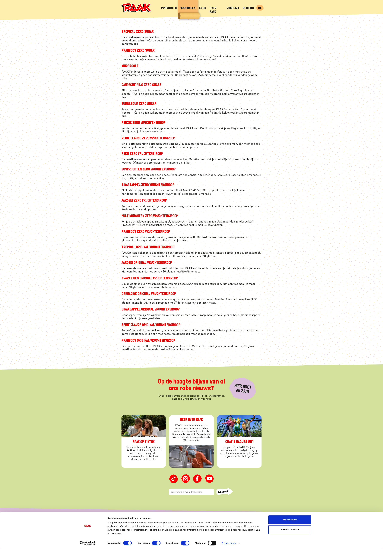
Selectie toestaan (290, 529)
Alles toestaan (289, 519)
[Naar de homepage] (136, 7)
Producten (169, 8)
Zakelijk (233, 8)
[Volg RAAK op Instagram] (185, 478)
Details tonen (229, 543)
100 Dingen (188, 8)
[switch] (156, 543)
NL (260, 8)
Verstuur (223, 491)
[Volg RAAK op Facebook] (197, 478)
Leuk (202, 8)
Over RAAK (213, 10)
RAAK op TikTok (135, 450)
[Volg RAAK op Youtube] (209, 478)
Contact (248, 8)
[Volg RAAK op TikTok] (173, 478)
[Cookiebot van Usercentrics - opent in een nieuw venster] (88, 543)
